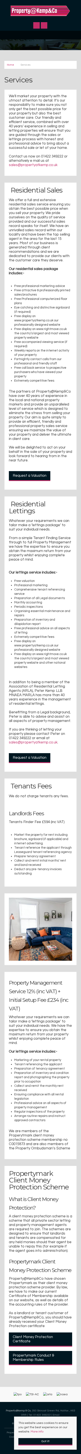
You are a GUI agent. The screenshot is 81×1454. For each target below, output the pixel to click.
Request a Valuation (29, 476)
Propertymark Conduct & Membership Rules (33, 1358)
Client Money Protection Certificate (33, 1339)
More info (37, 1431)
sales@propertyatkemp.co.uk (33, 165)
